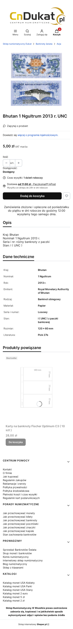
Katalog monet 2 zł (13, 600)
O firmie (7, 472)
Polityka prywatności (15, 487)
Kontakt (7, 469)
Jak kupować (10, 476)
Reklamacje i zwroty (14, 483)
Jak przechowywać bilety (18, 516)
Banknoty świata (44, 43)
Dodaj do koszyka (32, 196)
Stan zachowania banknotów (19, 534)
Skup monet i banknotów (17, 553)
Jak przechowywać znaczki (19, 527)
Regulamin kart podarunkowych (21, 497)
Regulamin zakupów (14, 480)
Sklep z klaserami (13, 567)
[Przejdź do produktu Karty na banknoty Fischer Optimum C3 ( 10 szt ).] (36, 389)
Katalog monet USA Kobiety (19, 582)
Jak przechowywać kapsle (18, 530)
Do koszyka (16, 442)
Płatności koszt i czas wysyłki (20, 494)
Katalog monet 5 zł (14, 596)
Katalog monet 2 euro (15, 593)
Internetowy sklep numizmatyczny (23, 560)
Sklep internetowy (32, 624)
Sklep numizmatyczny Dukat (17, 43)
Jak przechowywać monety (19, 513)
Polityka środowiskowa (16, 490)
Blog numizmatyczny (15, 563)
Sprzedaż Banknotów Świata (19, 549)
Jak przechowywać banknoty (20, 520)
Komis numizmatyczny (16, 556)
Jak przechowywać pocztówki (20, 523)
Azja (59, 43)
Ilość (5, 156)
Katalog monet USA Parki (17, 586)
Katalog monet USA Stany (18, 589)
